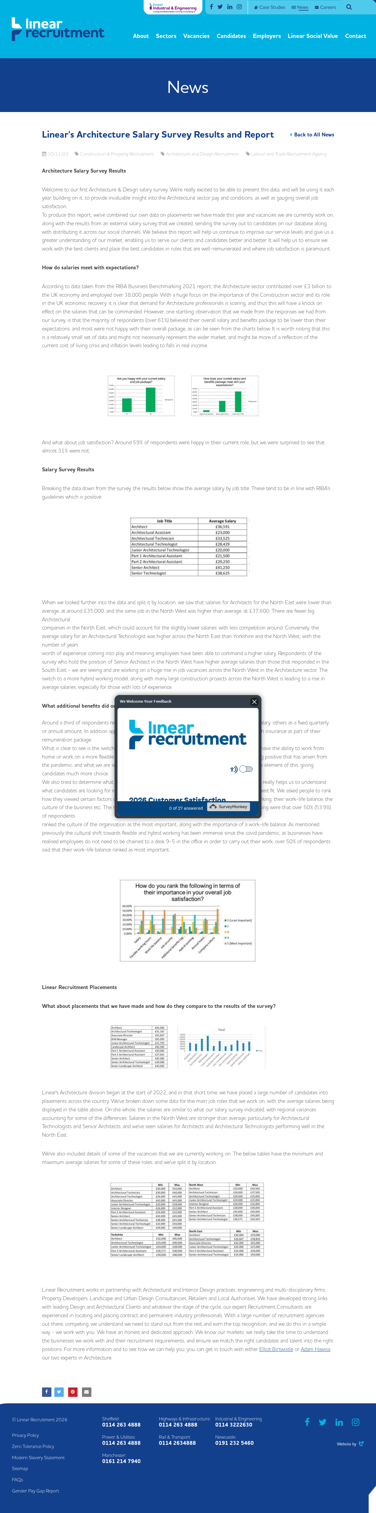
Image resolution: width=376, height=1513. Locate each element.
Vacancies (196, 36)
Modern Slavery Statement (38, 1457)
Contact (355, 36)
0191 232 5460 (234, 1443)
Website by (350, 1444)
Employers (267, 36)
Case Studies (272, 7)
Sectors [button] (166, 36)
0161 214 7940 (121, 1461)
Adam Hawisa (315, 1349)
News (302, 7)
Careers (328, 7)
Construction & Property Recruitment (117, 154)
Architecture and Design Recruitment (202, 154)
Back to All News (314, 134)
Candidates (231, 36)
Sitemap (20, 1468)
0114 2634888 (177, 1443)
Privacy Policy (25, 1435)
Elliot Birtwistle (276, 1349)
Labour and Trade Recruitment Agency (289, 154)
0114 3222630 (233, 1425)
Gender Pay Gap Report (35, 1491)
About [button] (141, 36)
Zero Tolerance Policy (33, 1446)
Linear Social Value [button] (313, 36)
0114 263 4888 (121, 1425)
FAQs (17, 1480)
